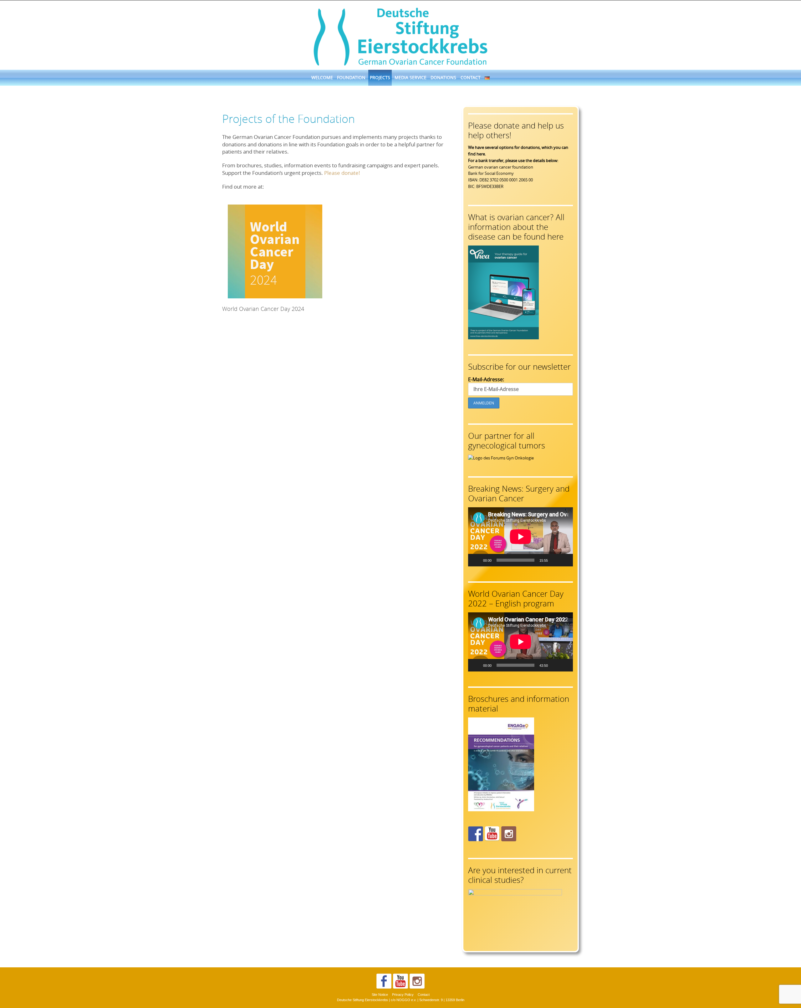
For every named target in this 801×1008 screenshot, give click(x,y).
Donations (443, 77)
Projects (380, 77)
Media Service (410, 77)
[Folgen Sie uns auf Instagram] (508, 833)
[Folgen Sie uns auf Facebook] (475, 833)
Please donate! (342, 172)
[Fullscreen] (565, 560)
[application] (520, 536)
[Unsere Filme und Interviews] (492, 833)
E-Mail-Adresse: (486, 379)
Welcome (322, 77)
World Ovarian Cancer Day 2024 (263, 308)
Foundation (351, 77)
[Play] (476, 560)
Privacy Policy (403, 994)
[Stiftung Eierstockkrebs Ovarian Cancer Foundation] (400, 35)
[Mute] (555, 560)
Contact (471, 77)
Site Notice (380, 994)
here (481, 154)
